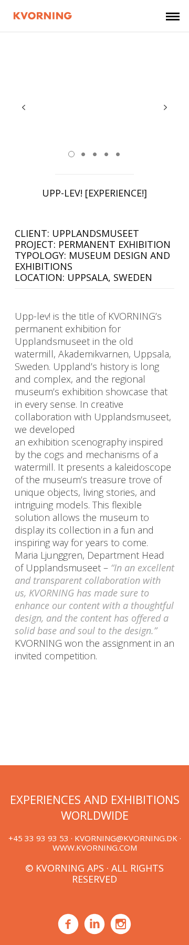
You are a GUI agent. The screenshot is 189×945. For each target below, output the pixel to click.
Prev (24, 107)
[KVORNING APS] (42, 14)
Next (165, 107)
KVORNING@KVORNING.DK (126, 838)
